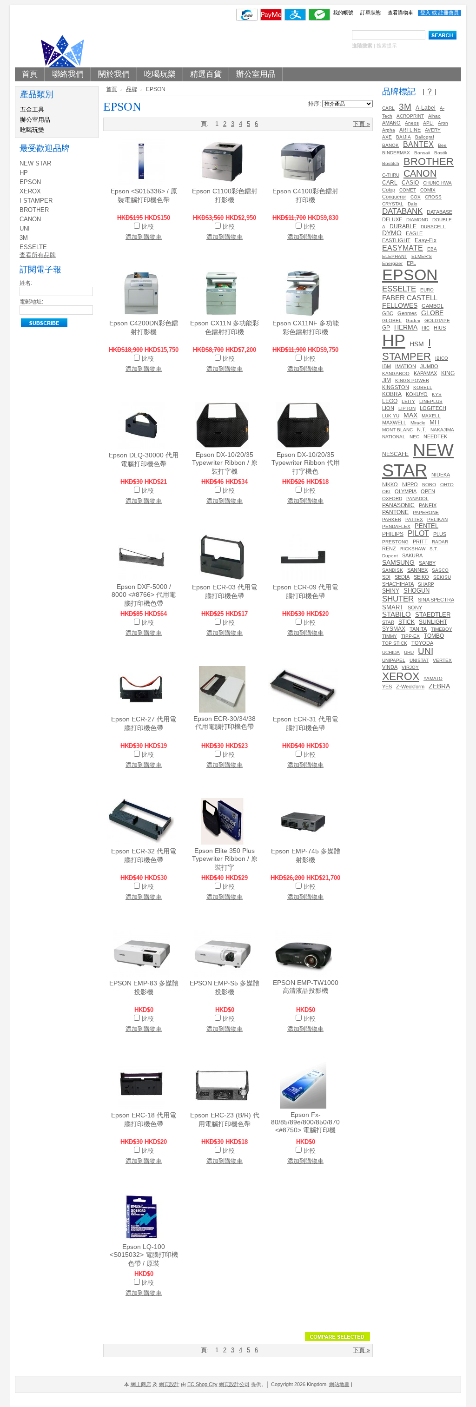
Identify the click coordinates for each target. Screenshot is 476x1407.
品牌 (131, 89)
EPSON (30, 181)
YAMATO (433, 678)
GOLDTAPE (437, 320)
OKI (386, 491)
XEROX (30, 191)
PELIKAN (437, 519)
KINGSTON (395, 387)
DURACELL (433, 226)
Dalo (412, 203)
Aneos (412, 123)
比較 (148, 226)
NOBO (429, 484)
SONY (415, 607)
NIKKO (390, 484)
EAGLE (414, 233)
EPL (411, 263)
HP (24, 172)
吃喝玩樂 (32, 129)
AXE (387, 136)
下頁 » (361, 123)
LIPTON (407, 408)
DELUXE (392, 219)
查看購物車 (400, 12)
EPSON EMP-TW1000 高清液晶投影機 (305, 986)
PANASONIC (398, 505)
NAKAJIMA (442, 429)
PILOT (418, 533)
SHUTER (398, 598)
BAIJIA (403, 136)
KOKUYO (417, 394)
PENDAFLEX (396, 526)
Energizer (392, 263)
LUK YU (390, 415)
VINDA (389, 667)
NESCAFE (395, 454)
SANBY (427, 563)
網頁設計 (169, 1384)
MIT (435, 422)
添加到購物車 (144, 236)
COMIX (428, 189)
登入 (425, 12)
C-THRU (390, 175)
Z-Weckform (410, 686)
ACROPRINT (410, 116)
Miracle (417, 422)
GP (386, 327)
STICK (406, 622)
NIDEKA (440, 474)
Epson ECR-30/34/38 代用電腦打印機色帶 (224, 722)
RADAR (440, 541)
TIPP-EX (410, 636)
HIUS (440, 327)
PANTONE (395, 512)
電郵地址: (31, 301)
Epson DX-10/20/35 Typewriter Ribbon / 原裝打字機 (225, 463)
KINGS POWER (412, 380)
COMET (407, 189)
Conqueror (394, 196)
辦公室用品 (35, 119)
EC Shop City (202, 1384)
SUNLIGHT (433, 622)
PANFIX (427, 505)
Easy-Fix (425, 240)
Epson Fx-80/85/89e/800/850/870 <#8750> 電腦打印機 (305, 1122)
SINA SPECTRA (436, 599)
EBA (432, 248)
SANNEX (417, 570)
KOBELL (422, 387)
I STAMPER (36, 200)
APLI (428, 123)
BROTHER (34, 209)
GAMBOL (432, 306)
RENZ (389, 548)
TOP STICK (394, 643)
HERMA (405, 327)
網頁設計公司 (234, 1384)
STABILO (396, 614)
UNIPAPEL (393, 660)
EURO (427, 289)
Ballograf (424, 136)
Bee (442, 145)
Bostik (440, 152)
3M (24, 237)
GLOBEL (392, 320)
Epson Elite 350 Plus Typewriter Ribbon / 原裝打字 (225, 859)
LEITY (408, 401)
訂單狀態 (370, 12)
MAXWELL (394, 422)
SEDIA (402, 577)
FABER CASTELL (409, 298)
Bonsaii (422, 152)
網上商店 (141, 1384)
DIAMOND (417, 219)
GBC (387, 313)
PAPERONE (426, 512)
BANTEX (418, 144)
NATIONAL (393, 436)
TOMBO (434, 636)
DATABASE (439, 212)
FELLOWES (399, 305)
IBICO (441, 358)
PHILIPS (392, 534)
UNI (25, 228)
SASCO (440, 570)
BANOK (390, 145)
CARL (388, 108)
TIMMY (389, 636)
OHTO (447, 484)
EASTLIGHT (396, 240)
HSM (417, 344)
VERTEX (442, 660)
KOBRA (392, 394)
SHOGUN (416, 590)
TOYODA (422, 643)
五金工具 (32, 109)
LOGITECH (433, 408)
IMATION (405, 366)
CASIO (410, 182)
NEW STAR (35, 163)
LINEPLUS (431, 401)
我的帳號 (343, 12)
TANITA (418, 629)
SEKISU (442, 577)
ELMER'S (421, 256)
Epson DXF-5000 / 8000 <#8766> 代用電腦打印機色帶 (144, 595)
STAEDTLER (432, 614)
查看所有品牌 (38, 254)
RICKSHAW (412, 548)
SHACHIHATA (398, 584)
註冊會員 (448, 12)
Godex (413, 320)
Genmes (407, 313)
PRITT (420, 541)
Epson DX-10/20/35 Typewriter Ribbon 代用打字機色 (305, 463)
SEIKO (421, 577)
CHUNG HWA (437, 182)
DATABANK (402, 211)
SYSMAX (393, 629)
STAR (388, 622)
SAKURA (412, 555)
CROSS (433, 196)
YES (387, 686)
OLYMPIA (405, 491)
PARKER (391, 519)
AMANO (391, 123)
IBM (386, 366)
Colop (388, 189)
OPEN (428, 491)
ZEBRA (439, 686)
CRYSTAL (392, 203)
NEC (414, 436)
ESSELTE (33, 247)
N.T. (421, 429)
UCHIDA (391, 652)
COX (415, 196)
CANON (30, 219)
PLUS (439, 534)
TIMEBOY (441, 629)
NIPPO (410, 484)
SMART (392, 607)
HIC (426, 327)
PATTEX (414, 519)
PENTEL (426, 525)
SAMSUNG (398, 562)
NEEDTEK (435, 436)
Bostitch (390, 163)
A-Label (426, 108)
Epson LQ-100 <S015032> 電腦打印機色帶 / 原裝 (144, 1255)
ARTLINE (410, 129)
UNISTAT (419, 660)
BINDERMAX (396, 152)
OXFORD (392, 498)
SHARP (426, 584)
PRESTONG (395, 541)
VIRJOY (410, 667)
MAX (410, 415)
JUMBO (429, 366)
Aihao (434, 116)
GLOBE (432, 313)
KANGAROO (396, 373)
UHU (409, 652)
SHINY (390, 591)
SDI (386, 577)
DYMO (392, 233)
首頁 (111, 89)
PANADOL (417, 498)
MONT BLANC (397, 429)
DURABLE (403, 226)
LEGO (389, 401)
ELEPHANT (394, 256)
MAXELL (431, 415)
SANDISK (392, 570)
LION (388, 408)
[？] (429, 91)
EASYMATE (402, 248)
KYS (437, 394)
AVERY (433, 129)
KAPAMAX (425, 373)
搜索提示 (387, 45)
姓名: (26, 283)
